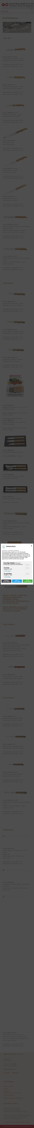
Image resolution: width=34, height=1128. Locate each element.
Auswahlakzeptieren (6, 581)
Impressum (4, 550)
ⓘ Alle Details (7, 571)
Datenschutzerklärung (13, 550)
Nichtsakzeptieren (17, 581)
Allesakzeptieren (27, 581)
